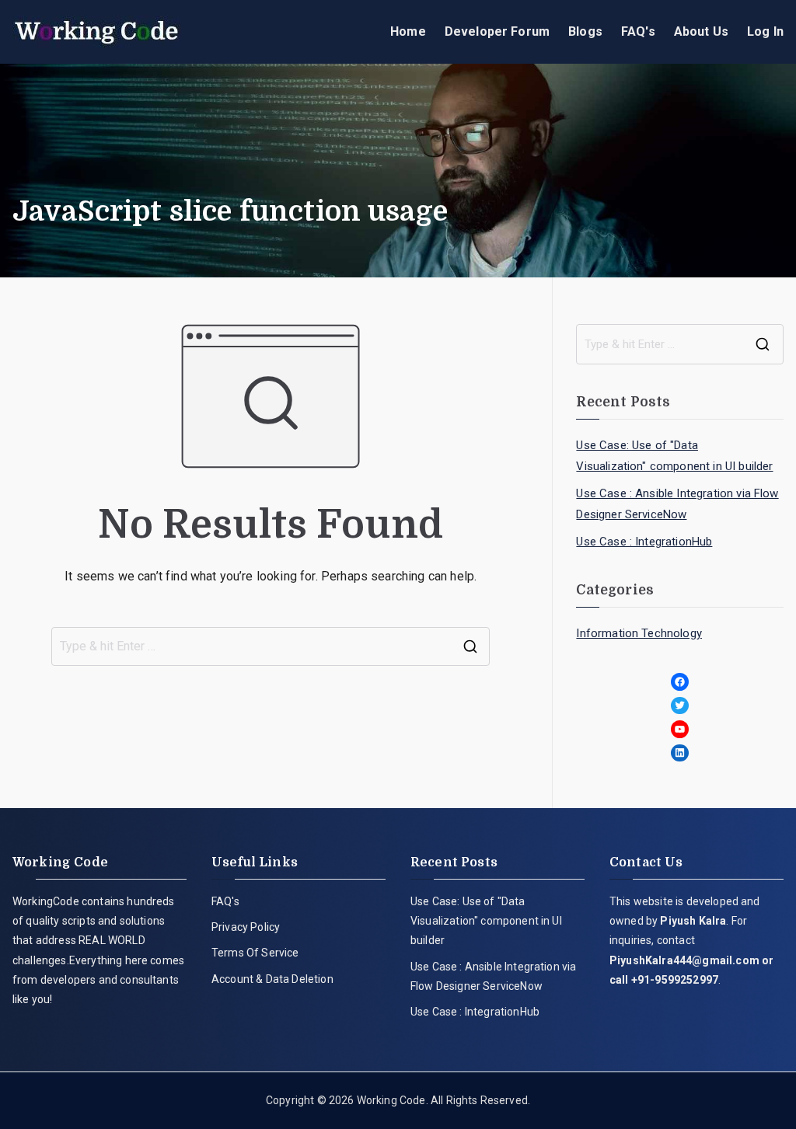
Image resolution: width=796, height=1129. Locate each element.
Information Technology (639, 633)
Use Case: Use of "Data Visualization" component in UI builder (674, 455)
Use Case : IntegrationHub (644, 542)
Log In (765, 31)
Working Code (391, 1100)
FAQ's (638, 31)
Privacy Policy (245, 927)
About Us (701, 31)
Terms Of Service (255, 952)
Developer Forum (497, 31)
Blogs (585, 31)
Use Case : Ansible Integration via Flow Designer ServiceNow (677, 503)
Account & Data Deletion (272, 979)
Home (408, 31)
